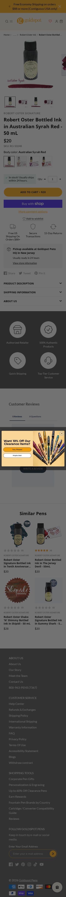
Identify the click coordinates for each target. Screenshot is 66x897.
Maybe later (17, 455)
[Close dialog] (62, 433)
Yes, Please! (17, 449)
